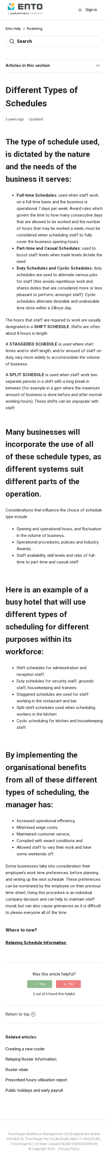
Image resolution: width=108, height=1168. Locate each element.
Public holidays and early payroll (34, 1090)
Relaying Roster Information (31, 1059)
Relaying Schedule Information (36, 942)
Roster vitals (17, 1069)
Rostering (34, 29)
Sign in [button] (91, 9)
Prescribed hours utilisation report (36, 1079)
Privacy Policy (67, 1149)
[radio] (39, 984)
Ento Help (13, 29)
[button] (80, 10)
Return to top (18, 1014)
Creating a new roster (25, 1048)
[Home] (25, 15)
